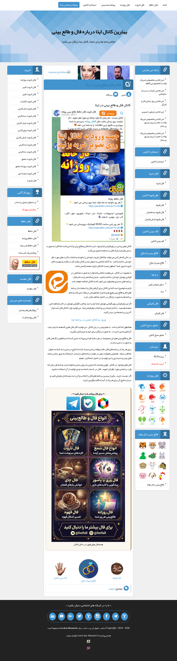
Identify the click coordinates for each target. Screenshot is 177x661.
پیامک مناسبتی (108, 4)
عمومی (112, 588)
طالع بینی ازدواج (156, 262)
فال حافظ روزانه (29, 238)
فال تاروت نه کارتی (27, 144)
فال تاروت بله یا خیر (27, 173)
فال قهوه (160, 205)
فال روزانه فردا (29, 317)
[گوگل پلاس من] (70, 616)
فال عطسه (31, 288)
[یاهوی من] (124, 616)
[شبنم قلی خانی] (59, 72)
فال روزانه (125, 4)
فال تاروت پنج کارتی (27, 130)
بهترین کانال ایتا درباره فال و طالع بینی (89, 31)
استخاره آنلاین (89, 4)
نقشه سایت (71, 635)
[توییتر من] (79, 616)
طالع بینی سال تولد (155, 484)
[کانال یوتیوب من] (61, 616)
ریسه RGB (159, 356)
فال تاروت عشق (28, 159)
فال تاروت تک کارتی (27, 108)
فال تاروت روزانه (28, 79)
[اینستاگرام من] (97, 616)
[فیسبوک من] (106, 616)
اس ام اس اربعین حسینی (153, 111)
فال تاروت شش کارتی (26, 137)
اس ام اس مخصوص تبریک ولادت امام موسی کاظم (153, 81)
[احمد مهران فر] (118, 73)
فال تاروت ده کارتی (27, 151)
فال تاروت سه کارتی (27, 115)
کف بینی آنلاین (157, 241)
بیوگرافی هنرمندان (27, 310)
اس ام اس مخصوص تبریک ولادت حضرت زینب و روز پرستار (153, 122)
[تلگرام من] (115, 616)
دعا (162, 291)
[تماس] (88, 616)
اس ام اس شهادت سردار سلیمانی (153, 92)
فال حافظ (153, 4)
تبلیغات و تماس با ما (69, 4)
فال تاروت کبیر (29, 86)
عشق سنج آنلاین (156, 334)
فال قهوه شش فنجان (154, 219)
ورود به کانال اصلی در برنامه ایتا (88, 319)
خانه (165, 4)
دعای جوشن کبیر (156, 284)
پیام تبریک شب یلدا (27, 252)
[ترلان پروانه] (89, 73)
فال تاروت (139, 4)
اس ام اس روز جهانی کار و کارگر (153, 103)
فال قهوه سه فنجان (155, 212)
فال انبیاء (160, 183)
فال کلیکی (159, 313)
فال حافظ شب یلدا (28, 245)
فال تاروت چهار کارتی (26, 122)
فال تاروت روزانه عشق (25, 166)
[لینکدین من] (52, 616)
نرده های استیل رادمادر (25, 202)
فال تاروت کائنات (28, 101)
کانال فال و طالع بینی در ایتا (103, 84)
